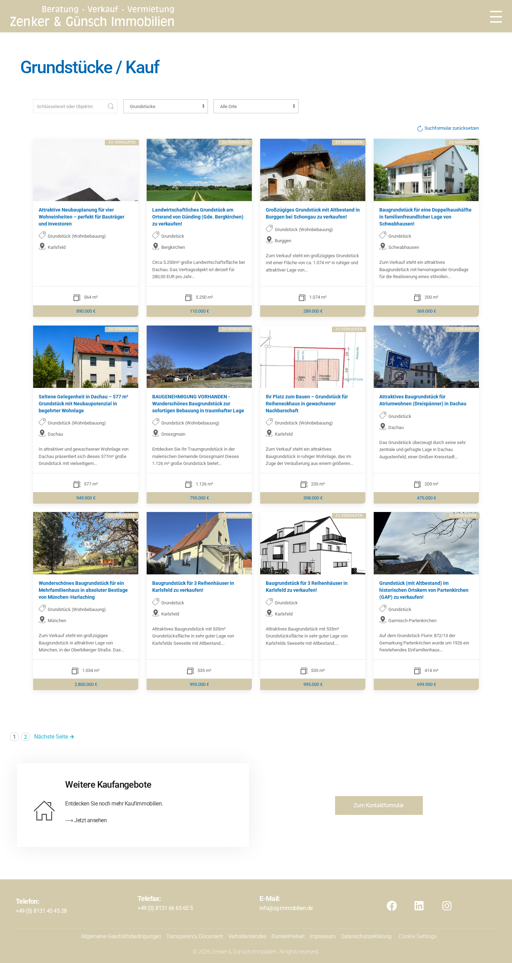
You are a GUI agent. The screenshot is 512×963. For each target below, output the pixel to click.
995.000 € (199, 684)
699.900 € (426, 684)
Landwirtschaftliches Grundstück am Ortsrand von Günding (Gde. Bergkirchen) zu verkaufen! (197, 216)
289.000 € (313, 311)
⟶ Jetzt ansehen (86, 820)
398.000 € (313, 497)
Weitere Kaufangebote (108, 784)
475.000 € (426, 497)
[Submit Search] (111, 106)
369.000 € (426, 311)
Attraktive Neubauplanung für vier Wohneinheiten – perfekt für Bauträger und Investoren (81, 216)
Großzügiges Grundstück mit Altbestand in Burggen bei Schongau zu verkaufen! (313, 213)
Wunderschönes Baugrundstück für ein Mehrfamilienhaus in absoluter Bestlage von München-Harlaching (83, 589)
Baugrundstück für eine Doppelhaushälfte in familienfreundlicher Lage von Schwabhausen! (425, 216)
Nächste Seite (51, 736)
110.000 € (199, 311)
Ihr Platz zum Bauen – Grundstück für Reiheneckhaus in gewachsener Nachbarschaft (307, 403)
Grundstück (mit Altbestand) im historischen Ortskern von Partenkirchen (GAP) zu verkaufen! (423, 589)
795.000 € (199, 497)
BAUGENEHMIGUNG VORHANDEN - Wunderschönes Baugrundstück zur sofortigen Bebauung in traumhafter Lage (198, 403)
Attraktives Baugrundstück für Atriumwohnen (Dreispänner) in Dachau (422, 400)
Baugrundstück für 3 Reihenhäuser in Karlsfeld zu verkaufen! (193, 586)
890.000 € (85, 311)
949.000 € (85, 497)
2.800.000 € (86, 684)
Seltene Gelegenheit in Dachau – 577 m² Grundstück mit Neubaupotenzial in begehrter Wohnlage (83, 403)
